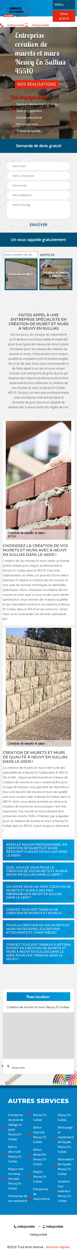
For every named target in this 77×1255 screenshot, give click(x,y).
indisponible (15, 25)
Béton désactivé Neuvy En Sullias (39, 1157)
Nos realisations (36, 84)
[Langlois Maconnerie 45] (16, 11)
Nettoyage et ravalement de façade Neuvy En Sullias (65, 1139)
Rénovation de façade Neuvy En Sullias (65, 1166)
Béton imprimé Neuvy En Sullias (39, 1134)
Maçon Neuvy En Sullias (39, 1176)
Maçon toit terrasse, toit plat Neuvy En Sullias (15, 1178)
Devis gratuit (64, 16)
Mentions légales (58, 1247)
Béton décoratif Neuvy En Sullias (14, 1154)
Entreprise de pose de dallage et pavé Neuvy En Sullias (15, 1127)
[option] (21, 274)
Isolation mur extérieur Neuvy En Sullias (64, 1191)
